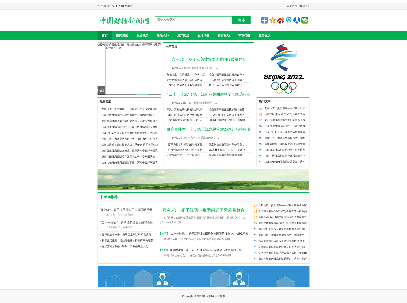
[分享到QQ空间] (272, 20)
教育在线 (264, 35)
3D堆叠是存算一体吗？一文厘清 (227, 149)
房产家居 (183, 35)
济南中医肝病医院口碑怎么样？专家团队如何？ (128, 115)
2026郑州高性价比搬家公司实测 (227, 120)
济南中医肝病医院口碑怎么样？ (226, 74)
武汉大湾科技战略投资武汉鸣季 (184, 109)
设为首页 (292, 6)
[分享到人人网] (296, 20)
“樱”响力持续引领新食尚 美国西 (184, 144)
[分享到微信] (304, 20)
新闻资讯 (122, 35)
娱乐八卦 (163, 35)
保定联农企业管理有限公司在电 (226, 144)
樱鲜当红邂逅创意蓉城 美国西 (226, 155)
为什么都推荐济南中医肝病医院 (184, 79)
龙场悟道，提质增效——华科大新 (186, 74)
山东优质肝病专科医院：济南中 (226, 79)
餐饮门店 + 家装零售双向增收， (227, 85)
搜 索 (241, 20)
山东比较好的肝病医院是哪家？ (226, 114)
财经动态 (142, 35)
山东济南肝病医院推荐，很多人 (184, 120)
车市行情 (244, 35)
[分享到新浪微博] (280, 20)
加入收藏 (304, 6)
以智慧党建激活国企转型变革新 (184, 149)
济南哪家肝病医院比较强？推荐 (226, 109)
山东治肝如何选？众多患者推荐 (184, 85)
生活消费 (203, 35)
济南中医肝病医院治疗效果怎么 (184, 114)
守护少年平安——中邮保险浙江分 (186, 155)
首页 (105, 35)
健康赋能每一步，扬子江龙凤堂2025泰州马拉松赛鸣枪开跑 (206, 250)
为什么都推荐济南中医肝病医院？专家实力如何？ (130, 121)
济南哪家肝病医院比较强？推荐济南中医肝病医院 (130, 150)
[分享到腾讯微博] (288, 20)
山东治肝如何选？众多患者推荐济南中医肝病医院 (130, 132)
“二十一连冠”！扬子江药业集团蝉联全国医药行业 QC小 (126, 223)
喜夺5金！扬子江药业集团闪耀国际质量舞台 (209, 59)
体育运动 (224, 35)
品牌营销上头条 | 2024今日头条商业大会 (125, 246)
